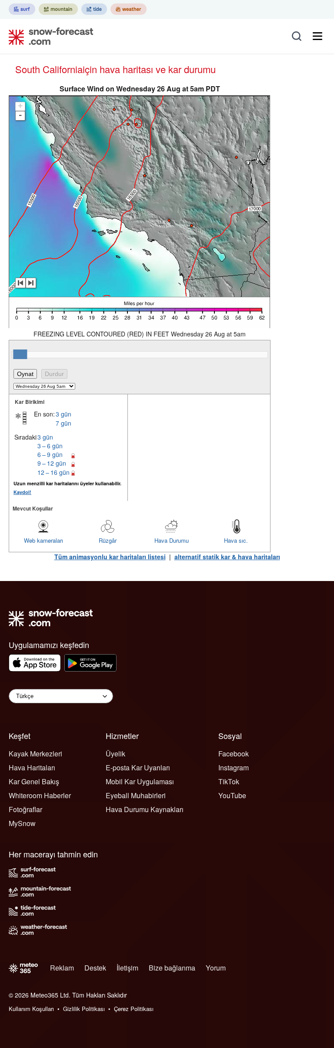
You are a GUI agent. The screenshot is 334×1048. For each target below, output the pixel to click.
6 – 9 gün (50, 454)
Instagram (233, 767)
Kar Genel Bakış (34, 781)
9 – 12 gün (51, 463)
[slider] (20, 354)
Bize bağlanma (172, 968)
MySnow (22, 823)
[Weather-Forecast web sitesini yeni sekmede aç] (128, 9)
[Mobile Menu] (317, 36)
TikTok (228, 781)
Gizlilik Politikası (84, 1008)
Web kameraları (43, 540)
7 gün (63, 423)
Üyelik (115, 754)
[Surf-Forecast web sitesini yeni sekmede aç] (22, 9)
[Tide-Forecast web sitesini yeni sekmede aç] (94, 9)
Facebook (233, 754)
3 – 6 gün (50, 445)
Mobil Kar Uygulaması (140, 781)
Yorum (216, 968)
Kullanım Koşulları (31, 1008)
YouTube (232, 795)
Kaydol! (22, 492)
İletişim (127, 968)
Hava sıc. (236, 540)
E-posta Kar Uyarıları (138, 767)
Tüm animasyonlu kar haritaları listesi (110, 556)
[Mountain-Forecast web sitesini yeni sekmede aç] (58, 9)
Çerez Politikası (134, 1008)
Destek (95, 968)
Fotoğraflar (25, 809)
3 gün (63, 414)
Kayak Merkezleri (35, 754)
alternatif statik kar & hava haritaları (227, 556)
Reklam (62, 968)
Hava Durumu (171, 540)
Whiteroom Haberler (40, 795)
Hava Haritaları (32, 767)
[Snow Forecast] (48, 36)
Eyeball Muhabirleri (136, 795)
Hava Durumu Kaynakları (145, 809)
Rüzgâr (108, 540)
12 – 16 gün (53, 472)
